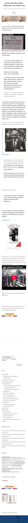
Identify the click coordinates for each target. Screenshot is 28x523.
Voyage (4, 471)
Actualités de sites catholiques (10, 376)
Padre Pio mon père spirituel (10, 389)
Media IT (12, 462)
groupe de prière (21, 458)
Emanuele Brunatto (6, 382)
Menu (14, 12)
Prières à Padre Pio (7, 417)
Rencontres (8, 463)
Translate (13, 359)
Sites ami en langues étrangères (10, 398)
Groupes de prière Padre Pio (9, 413)
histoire (4, 460)
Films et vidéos (6, 411)
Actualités (4, 374)
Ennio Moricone (10, 458)
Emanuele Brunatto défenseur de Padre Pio (14, 4)
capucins (12, 457)
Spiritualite (16, 465)
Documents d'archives (8, 393)
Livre (17, 460)
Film (15, 458)
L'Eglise (13, 460)
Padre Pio (4, 410)
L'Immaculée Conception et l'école (12, 385)
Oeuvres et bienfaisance (8, 397)
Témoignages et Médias (8, 400)
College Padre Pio (18, 457)
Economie (4, 458)
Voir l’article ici (5, 154)
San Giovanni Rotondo (8, 404)
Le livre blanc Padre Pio (9, 387)
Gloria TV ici (5, 295)
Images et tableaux (7, 415)
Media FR (5, 462)
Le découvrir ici (6, 220)
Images (9, 460)
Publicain (4, 463)
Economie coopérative (8, 395)
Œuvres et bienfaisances (13, 471)
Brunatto (6, 456)
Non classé (4, 408)
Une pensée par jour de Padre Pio (10, 419)
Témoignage (5, 466)
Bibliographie (6, 383)
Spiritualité (6, 378)
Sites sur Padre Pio (7, 406)
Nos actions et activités (8, 380)
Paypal (3, 421)
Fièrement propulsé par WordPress (9, 512)
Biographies (5, 391)
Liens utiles (4, 402)
